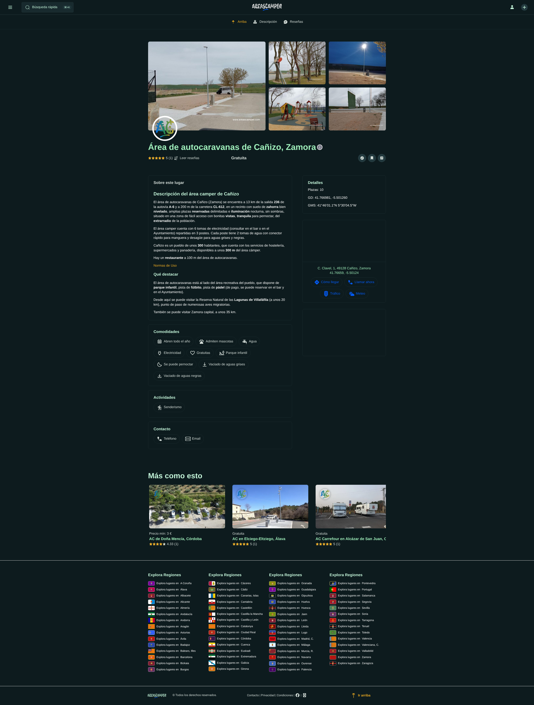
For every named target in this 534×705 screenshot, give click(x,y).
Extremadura (236, 656)
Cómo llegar (330, 282)
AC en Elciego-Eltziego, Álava (258, 539)
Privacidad (268, 695)
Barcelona (174, 657)
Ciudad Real (236, 632)
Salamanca (356, 595)
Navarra (294, 657)
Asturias (173, 632)
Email (196, 438)
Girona (233, 668)
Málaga (293, 644)
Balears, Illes (176, 650)
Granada (294, 583)
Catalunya (235, 626)
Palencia (294, 669)
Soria (353, 613)
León (292, 620)
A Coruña (173, 583)
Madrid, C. (295, 638)
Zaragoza (355, 663)
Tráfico (335, 293)
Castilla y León (237, 619)
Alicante (173, 601)
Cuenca (233, 644)
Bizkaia (172, 663)
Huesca (293, 607)
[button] (362, 158)
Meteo (360, 293)
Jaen (292, 614)
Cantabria (234, 601)
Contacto (253, 695)
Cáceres (234, 583)
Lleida (293, 626)
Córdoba (234, 638)
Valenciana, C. (358, 644)
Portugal (355, 589)
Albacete (173, 595)
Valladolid (355, 650)
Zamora (354, 657)
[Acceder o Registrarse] (512, 7)
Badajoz (173, 644)
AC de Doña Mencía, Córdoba (175, 539)
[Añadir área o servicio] (524, 7)
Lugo (292, 632)
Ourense (294, 663)
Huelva (293, 601)
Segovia (355, 601)
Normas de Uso (165, 265)
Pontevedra (356, 583)
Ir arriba (364, 695)
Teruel (353, 626)
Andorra (173, 620)
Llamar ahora (364, 282)
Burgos (172, 669)
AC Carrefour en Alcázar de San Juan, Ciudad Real (361, 539)
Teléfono (170, 438)
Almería (173, 607)
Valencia (355, 638)
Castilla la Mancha (240, 613)
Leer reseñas (189, 158)
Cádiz (232, 589)
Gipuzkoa (295, 595)
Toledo (354, 632)
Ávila (171, 638)
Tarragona (356, 620)
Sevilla (354, 607)
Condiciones (285, 695)
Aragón (172, 626)
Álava (171, 589)
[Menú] (10, 7)
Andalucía (174, 614)
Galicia (233, 662)
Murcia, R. (295, 651)
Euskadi (233, 650)
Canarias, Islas (237, 595)
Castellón (234, 607)
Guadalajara (296, 589)
